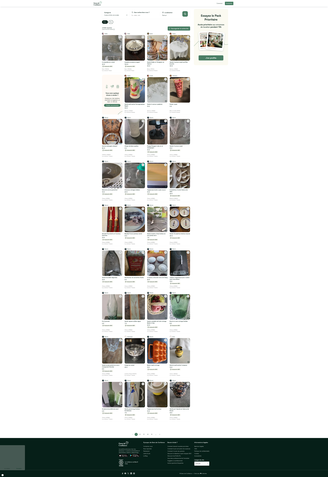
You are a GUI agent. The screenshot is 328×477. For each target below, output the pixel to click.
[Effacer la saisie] (157, 15)
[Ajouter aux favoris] (120, 37)
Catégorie (107, 12)
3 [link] (143, 434)
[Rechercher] (185, 14)
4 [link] (147, 434)
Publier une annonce (112, 105)
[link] (159, 434)
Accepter (31, 468)
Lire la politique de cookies (9, 462)
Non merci (8, 468)
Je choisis (19, 468)
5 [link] (151, 434)
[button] (3, 475)
